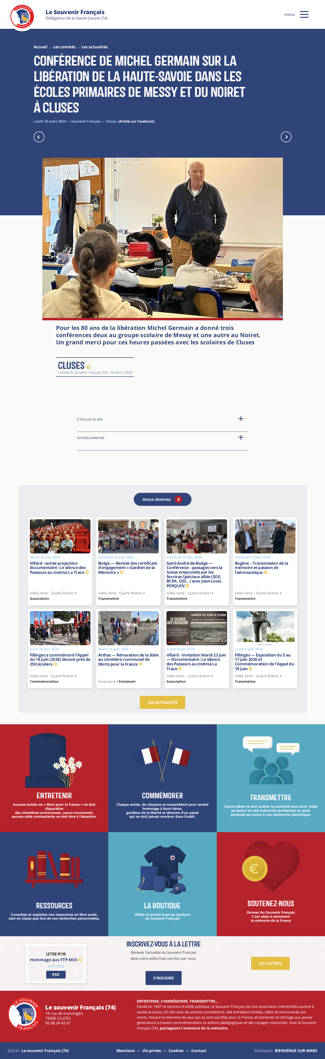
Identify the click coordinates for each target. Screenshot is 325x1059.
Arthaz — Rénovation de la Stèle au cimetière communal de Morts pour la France (128, 659)
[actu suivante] (286, 136)
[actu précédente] (39, 136)
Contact (198, 1050)
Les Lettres (270, 963)
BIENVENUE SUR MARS (296, 1050)
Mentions (125, 1050)
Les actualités (162, 702)
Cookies (176, 1050)
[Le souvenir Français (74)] (22, 27)
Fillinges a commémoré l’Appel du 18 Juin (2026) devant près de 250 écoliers (60, 659)
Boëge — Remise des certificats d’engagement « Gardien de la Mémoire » (127, 567)
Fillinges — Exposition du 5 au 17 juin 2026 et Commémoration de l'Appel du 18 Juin (264, 661)
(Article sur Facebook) (136, 121)
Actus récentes (161, 499)
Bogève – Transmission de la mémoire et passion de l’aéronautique (261, 567)
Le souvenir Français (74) (45, 1050)
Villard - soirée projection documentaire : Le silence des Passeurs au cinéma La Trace (58, 567)
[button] (304, 14)
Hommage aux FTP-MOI (53, 959)
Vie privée (151, 1050)
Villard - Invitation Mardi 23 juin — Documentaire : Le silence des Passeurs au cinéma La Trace (196, 661)
